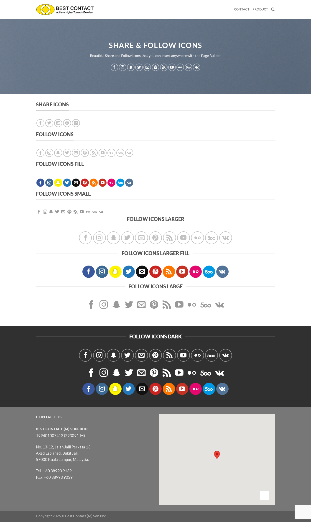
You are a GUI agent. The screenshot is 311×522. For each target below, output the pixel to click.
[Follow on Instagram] (122, 67)
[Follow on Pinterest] (155, 67)
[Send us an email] (147, 67)
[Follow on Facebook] (114, 67)
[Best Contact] (65, 9)
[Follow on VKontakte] (196, 67)
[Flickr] (180, 67)
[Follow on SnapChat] (131, 67)
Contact (241, 9)
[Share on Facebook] (40, 123)
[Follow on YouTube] (172, 67)
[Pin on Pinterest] (67, 123)
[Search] (273, 9)
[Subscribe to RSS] (164, 67)
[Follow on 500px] (188, 67)
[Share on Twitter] (49, 123)
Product (260, 9)
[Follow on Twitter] (139, 67)
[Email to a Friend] (58, 123)
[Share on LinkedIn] (76, 123)
